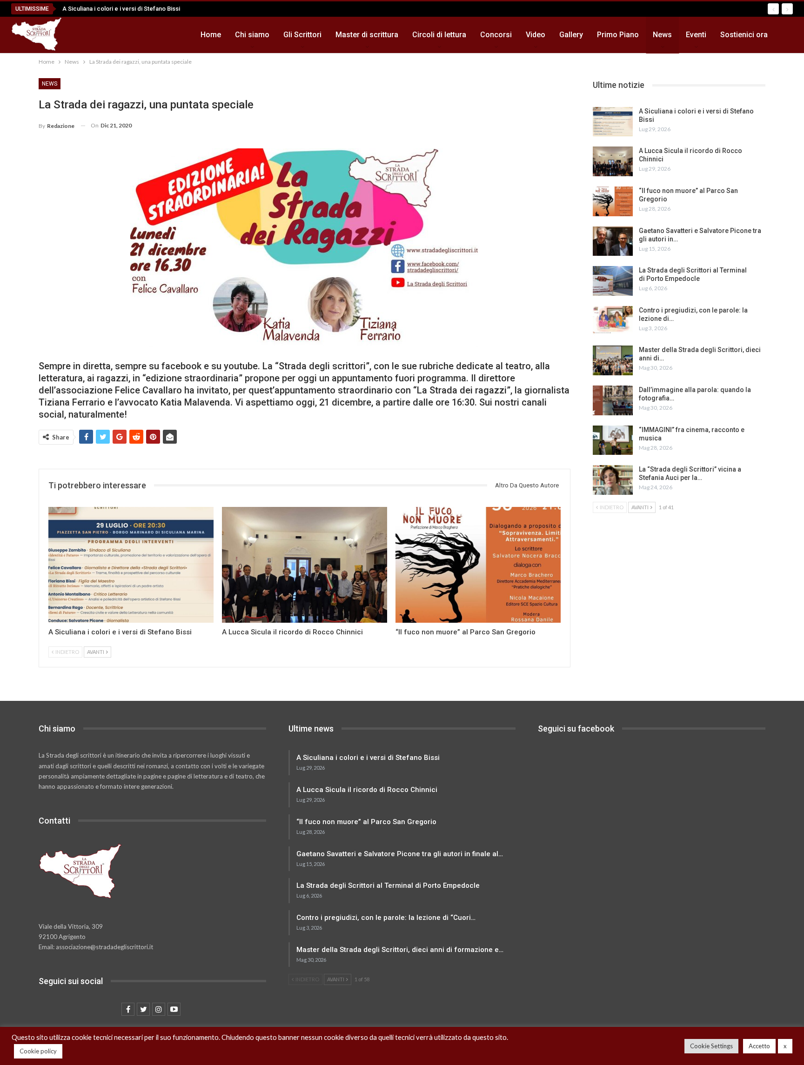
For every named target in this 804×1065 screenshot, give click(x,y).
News (662, 34)
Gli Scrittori (302, 34)
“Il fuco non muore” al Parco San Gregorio (366, 822)
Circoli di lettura (439, 34)
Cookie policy (38, 1051)
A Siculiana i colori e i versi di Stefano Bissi (121, 8)
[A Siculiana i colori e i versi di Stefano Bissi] (131, 565)
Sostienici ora (744, 34)
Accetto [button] (759, 1046)
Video (535, 34)
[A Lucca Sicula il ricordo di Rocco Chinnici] (304, 565)
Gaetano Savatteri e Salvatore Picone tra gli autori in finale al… (399, 854)
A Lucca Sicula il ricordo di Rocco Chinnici (366, 789)
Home (211, 34)
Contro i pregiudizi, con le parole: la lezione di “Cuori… (386, 917)
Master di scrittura (366, 34)
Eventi (696, 34)
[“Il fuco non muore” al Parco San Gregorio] (478, 565)
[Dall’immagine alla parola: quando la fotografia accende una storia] (613, 400)
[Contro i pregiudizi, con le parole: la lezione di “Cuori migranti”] (613, 321)
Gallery (571, 34)
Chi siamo (252, 34)
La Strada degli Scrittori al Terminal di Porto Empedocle (388, 885)
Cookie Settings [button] (711, 1046)
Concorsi (496, 34)
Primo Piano (618, 34)
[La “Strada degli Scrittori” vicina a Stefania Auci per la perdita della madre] (613, 480)
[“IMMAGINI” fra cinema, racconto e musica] (613, 440)
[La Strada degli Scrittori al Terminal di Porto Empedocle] (613, 281)
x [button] (785, 1046)
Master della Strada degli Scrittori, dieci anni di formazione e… (399, 949)
